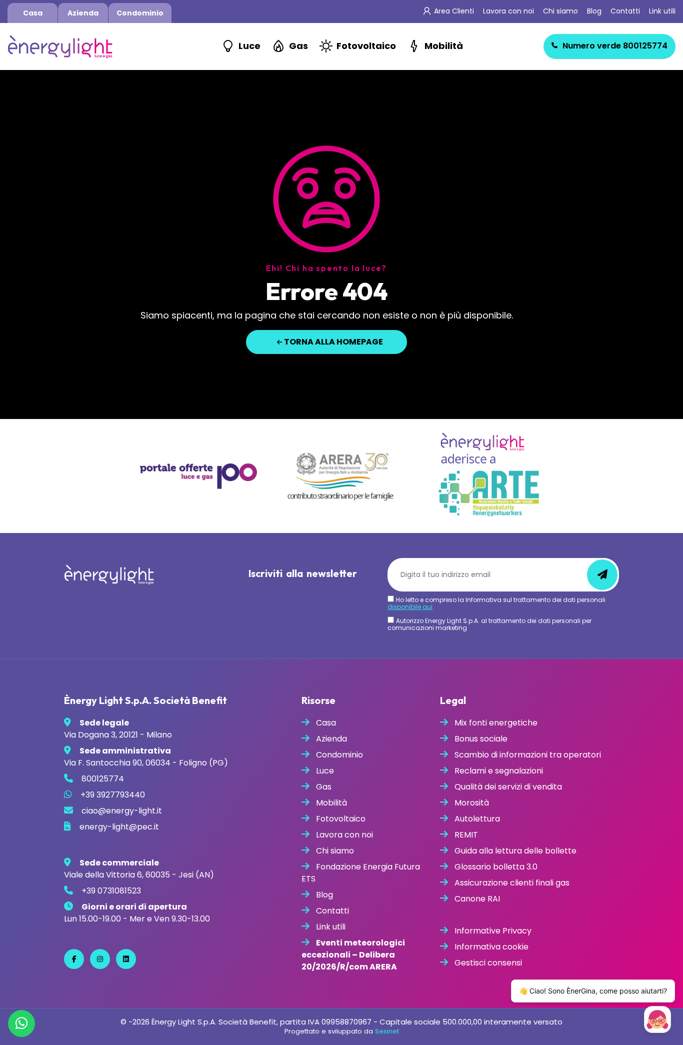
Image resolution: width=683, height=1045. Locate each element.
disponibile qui (410, 606)
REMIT (466, 834)
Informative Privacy (493, 930)
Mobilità (443, 46)
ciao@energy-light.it (122, 810)
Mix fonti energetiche (496, 722)
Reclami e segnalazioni (498, 770)
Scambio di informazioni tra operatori (527, 754)
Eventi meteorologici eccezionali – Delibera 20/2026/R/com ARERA (353, 954)
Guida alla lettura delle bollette (515, 850)
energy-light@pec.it (119, 826)
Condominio (140, 13)
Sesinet (387, 1031)
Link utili (662, 11)
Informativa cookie (491, 946)
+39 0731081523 (111, 890)
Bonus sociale (481, 738)
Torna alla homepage (332, 342)
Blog (594, 11)
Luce (249, 46)
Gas (298, 46)
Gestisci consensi (488, 962)
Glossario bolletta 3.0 (496, 866)
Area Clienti (454, 11)
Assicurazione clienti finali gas (512, 882)
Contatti (625, 11)
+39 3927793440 (112, 794)
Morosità (471, 802)
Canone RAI (477, 898)
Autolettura (477, 818)
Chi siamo (560, 11)
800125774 (615, 46)
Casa (32, 13)
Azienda (83, 13)
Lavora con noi (508, 11)
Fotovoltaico (366, 46)
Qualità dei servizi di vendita (508, 786)
